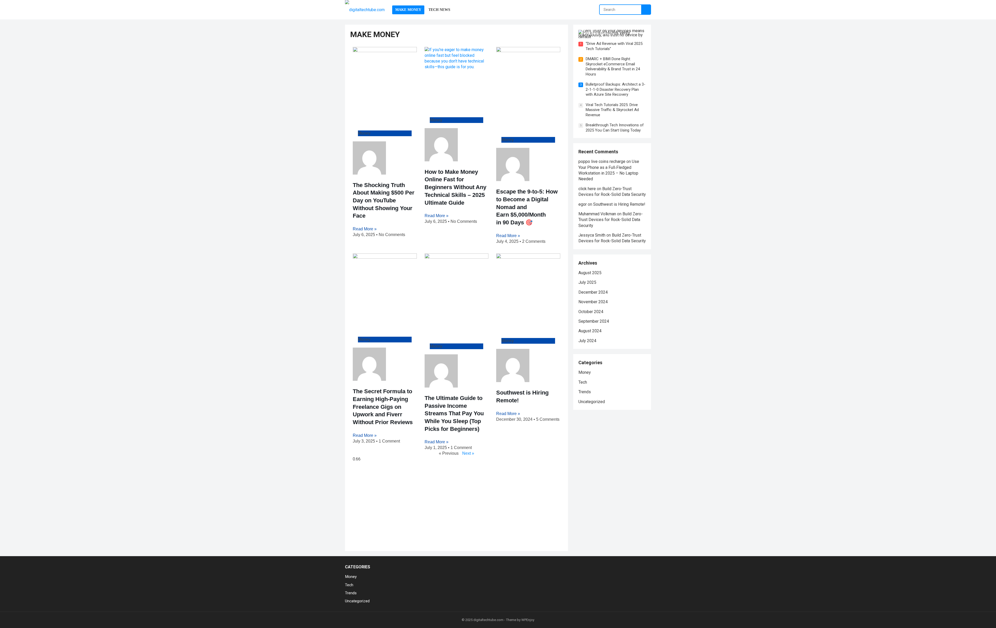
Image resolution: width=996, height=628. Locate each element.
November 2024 (593, 301)
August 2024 (589, 330)
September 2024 (593, 321)
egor (582, 204)
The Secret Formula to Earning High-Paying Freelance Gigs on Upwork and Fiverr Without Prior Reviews (383, 406)
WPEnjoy (527, 620)
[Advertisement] (456, 507)
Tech (582, 382)
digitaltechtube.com (488, 620)
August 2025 (589, 272)
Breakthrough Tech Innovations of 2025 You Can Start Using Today (615, 128)
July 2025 (587, 282)
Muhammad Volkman (597, 213)
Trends (584, 391)
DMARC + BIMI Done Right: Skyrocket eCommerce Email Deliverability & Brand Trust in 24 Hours (613, 67)
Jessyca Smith (591, 235)
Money (584, 372)
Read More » (365, 229)
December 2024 (593, 292)
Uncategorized (591, 401)
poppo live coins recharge (601, 161)
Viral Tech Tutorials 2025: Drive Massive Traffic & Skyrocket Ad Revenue (612, 109)
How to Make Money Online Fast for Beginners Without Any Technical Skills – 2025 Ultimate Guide (455, 187)
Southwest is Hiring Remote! (619, 204)
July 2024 (587, 340)
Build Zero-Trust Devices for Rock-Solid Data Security (610, 219)
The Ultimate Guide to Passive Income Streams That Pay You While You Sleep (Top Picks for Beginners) (454, 413)
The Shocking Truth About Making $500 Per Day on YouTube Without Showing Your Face (383, 200)
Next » (468, 453)
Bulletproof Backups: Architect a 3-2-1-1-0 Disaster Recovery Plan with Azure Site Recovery (615, 89)
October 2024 (590, 311)
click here (587, 188)
